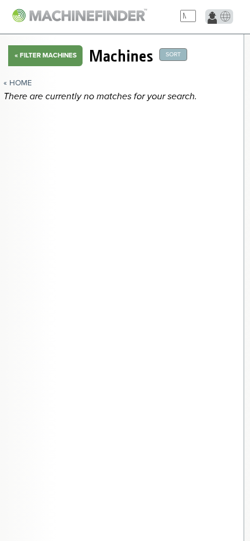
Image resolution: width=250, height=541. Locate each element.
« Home (17, 83)
